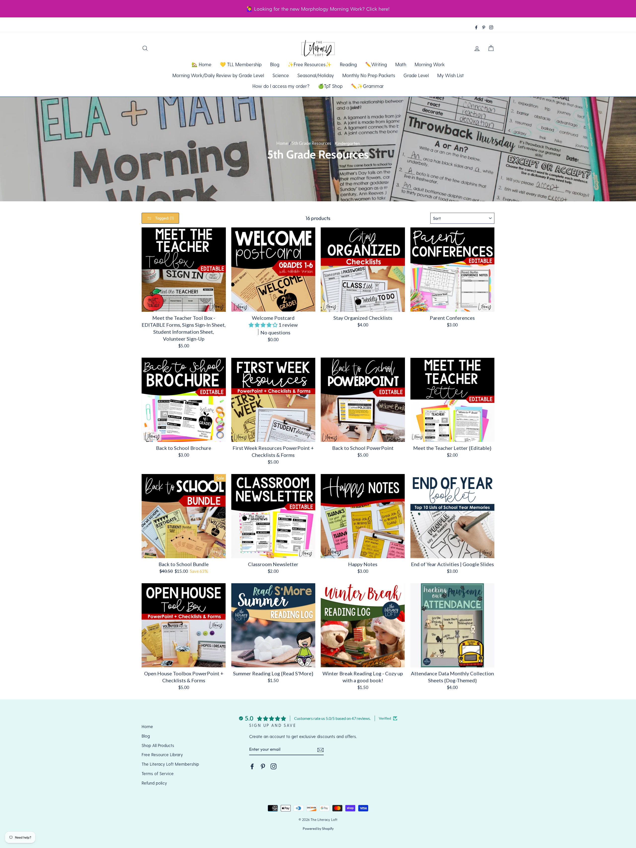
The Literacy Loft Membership (170, 763)
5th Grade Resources (311, 143)
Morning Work (430, 64)
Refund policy (154, 782)
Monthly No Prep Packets (368, 75)
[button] (263, 325)
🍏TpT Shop (330, 86)
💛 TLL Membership (241, 64)
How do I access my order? (281, 86)
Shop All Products (158, 745)
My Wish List (450, 75)
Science (281, 75)
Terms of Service (158, 773)
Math (400, 64)
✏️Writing (376, 64)
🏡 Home (201, 64)
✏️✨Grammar (367, 86)
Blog (274, 64)
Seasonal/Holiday (315, 75)
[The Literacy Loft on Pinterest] (263, 766)
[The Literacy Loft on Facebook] (252, 766)
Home (282, 143)
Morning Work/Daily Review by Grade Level (218, 75)
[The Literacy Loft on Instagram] (274, 766)
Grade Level (416, 75)
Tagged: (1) (164, 217)
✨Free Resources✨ (309, 64)
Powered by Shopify (318, 828)
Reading (348, 64)
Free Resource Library (162, 754)
